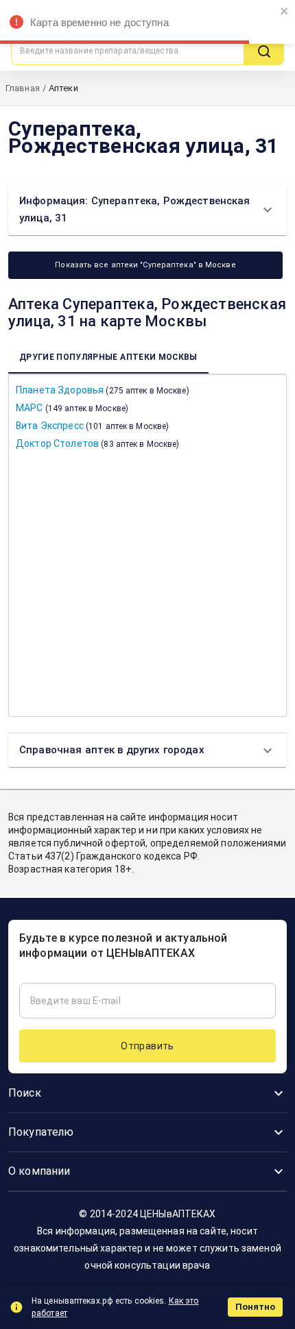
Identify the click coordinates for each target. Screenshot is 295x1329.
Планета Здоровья (102, 390)
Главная (22, 88)
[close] (285, 12)
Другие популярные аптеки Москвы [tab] (108, 357)
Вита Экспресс (92, 425)
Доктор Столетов (97, 443)
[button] (147, 209)
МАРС (72, 407)
